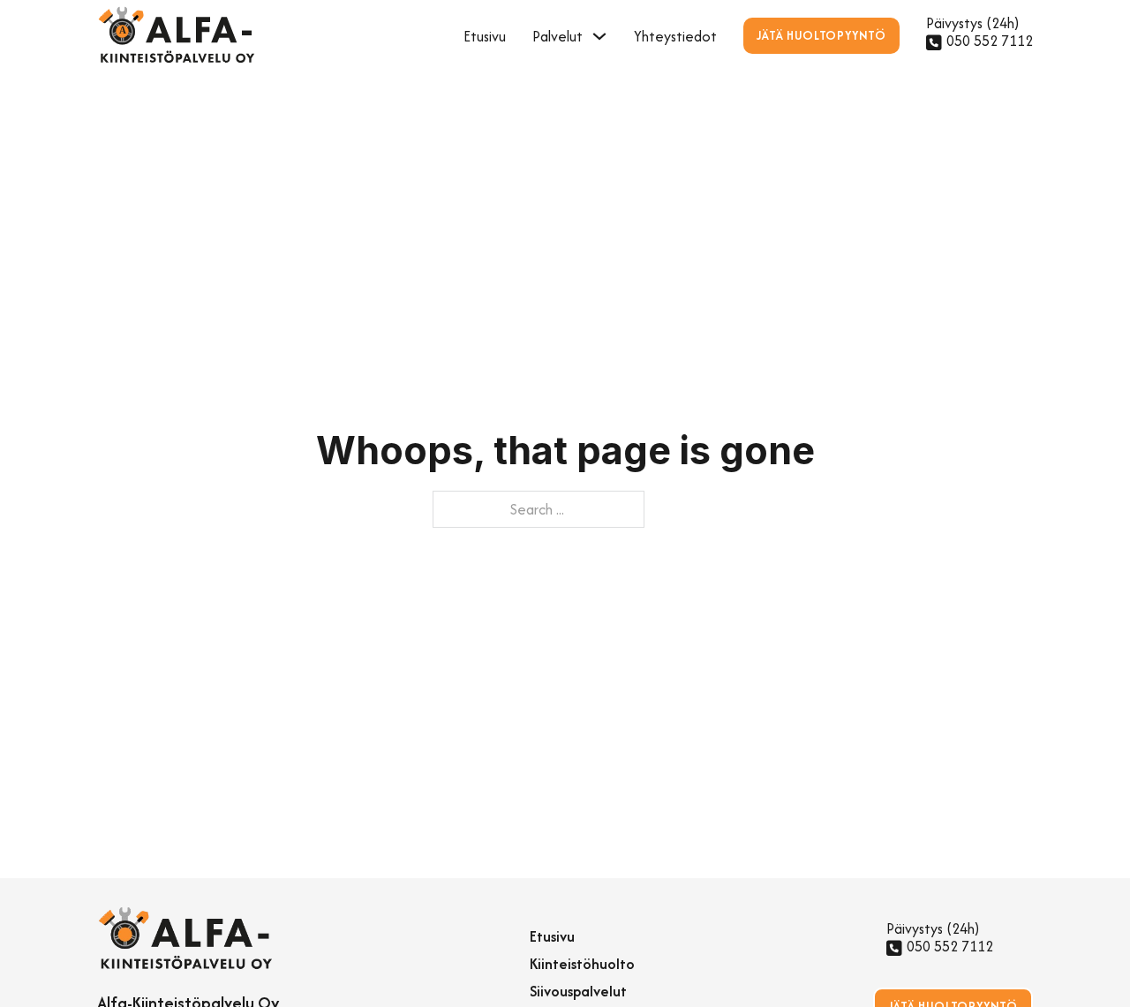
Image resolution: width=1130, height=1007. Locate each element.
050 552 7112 (989, 41)
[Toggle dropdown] (599, 36)
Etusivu (484, 36)
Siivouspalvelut (578, 991)
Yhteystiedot (675, 36)
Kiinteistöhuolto (582, 963)
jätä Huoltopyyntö (821, 35)
